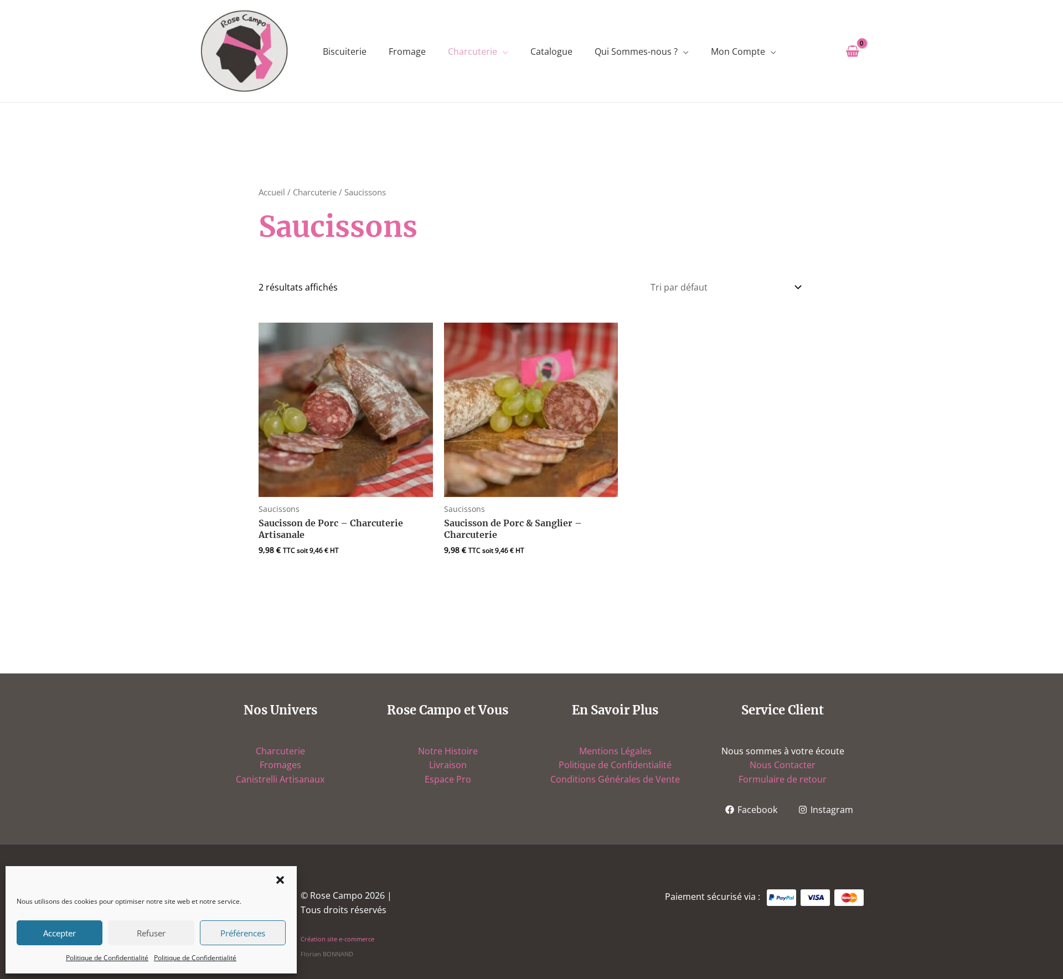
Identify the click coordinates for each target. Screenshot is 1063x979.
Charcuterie (472, 51)
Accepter (59, 933)
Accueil (272, 192)
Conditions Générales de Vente (615, 779)
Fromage (407, 51)
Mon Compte (738, 51)
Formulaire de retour (783, 779)
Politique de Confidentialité (107, 957)
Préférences (242, 933)
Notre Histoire (448, 751)
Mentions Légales (615, 751)
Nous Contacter (783, 765)
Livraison (448, 765)
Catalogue (551, 51)
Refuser (151, 933)
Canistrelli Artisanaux (280, 779)
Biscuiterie (345, 51)
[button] (280, 879)
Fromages (280, 765)
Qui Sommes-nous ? (636, 51)
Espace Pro (448, 779)
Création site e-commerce (337, 939)
